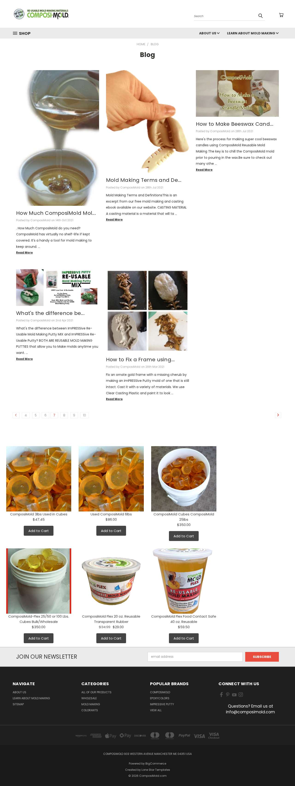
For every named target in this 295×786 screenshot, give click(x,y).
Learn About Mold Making (251, 33)
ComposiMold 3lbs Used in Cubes (38, 514)
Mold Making (90, 704)
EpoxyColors (159, 698)
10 (84, 415)
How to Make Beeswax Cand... (235, 124)
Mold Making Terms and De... (144, 180)
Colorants (89, 710)
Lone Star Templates (156, 770)
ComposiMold (160, 692)
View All (156, 710)
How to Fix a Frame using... (140, 359)
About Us (208, 33)
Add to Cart (38, 530)
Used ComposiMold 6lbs (111, 514)
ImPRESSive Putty (162, 704)
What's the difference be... (50, 313)
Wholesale (89, 698)
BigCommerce (155, 763)
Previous (283, 771)
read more (24, 252)
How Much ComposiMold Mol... (56, 213)
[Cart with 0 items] (281, 15)
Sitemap (18, 704)
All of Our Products (96, 692)
